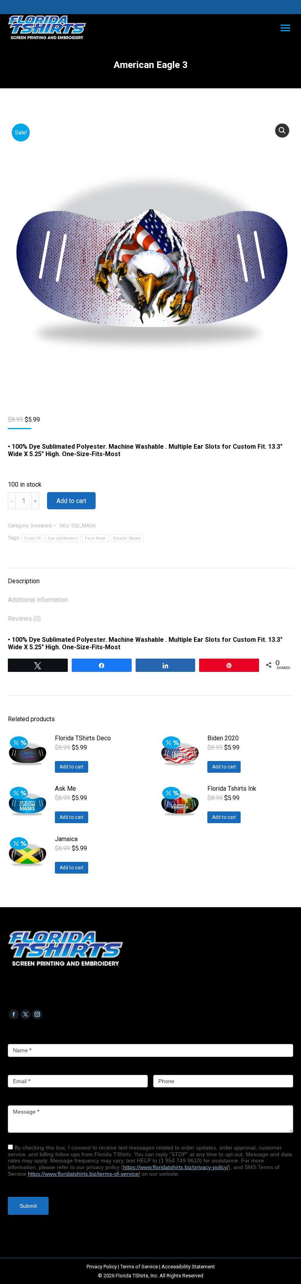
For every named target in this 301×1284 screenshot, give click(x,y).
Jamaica (66, 839)
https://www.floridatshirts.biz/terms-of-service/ (84, 1174)
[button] (282, 131)
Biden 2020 (223, 738)
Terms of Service (139, 1267)
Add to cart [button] (71, 767)
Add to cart (71, 501)
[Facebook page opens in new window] (14, 1014)
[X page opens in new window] (25, 1014)
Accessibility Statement (188, 1267)
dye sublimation (63, 538)
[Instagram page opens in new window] (37, 1014)
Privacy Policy (102, 1267)
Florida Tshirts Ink (231, 788)
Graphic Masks (127, 538)
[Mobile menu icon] (285, 28)
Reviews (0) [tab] (24, 618)
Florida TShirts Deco (83, 738)
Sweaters (41, 525)
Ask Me (65, 788)
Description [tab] (24, 581)
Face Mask (95, 538)
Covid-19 (32, 538)
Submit (28, 1206)
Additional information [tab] (38, 599)
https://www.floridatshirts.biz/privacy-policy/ (175, 1167)
